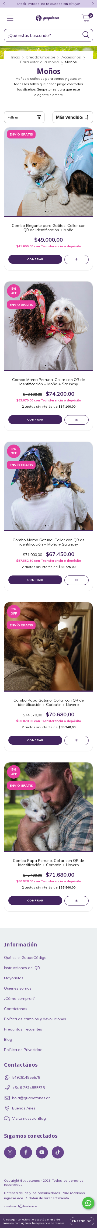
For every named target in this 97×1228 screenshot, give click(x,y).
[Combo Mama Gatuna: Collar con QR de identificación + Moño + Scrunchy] (76, 580)
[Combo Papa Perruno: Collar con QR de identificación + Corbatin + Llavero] (76, 901)
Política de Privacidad (23, 1049)
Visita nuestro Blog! (29, 1118)
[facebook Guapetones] (26, 1152)
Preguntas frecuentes (23, 1029)
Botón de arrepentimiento (49, 1198)
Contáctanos (15, 1008)
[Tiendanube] (21, 1207)
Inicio (15, 57)
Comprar (35, 259)
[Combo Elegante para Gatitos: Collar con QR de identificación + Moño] (76, 259)
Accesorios (71, 57)
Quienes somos (18, 988)
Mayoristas (13, 978)
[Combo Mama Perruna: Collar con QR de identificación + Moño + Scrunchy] (76, 420)
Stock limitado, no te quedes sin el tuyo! (48, 4)
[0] (85, 19)
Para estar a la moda (39, 62)
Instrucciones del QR (22, 967)
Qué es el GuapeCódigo (25, 957)
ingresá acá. (14, 1198)
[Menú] (10, 18)
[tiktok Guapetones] (58, 1152)
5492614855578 (26, 1077)
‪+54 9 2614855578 (28, 1087)
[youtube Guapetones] (42, 1152)
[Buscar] (86, 35)
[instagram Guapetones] (10, 1152)
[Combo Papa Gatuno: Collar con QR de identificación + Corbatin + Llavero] (76, 740)
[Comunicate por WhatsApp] (88, 1203)
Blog (8, 1039)
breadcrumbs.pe (40, 57)
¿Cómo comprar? (19, 998)
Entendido (82, 1221)
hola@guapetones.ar (31, 1097)
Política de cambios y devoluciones (35, 1019)
